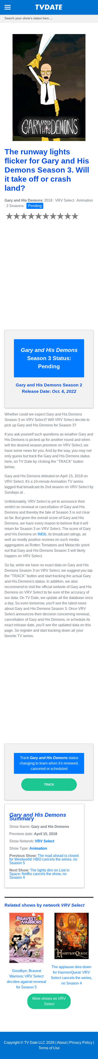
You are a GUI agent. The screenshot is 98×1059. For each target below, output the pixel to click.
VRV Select (44, 841)
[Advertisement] (49, 277)
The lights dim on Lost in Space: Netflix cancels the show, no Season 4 (39, 873)
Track (49, 784)
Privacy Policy (80, 1042)
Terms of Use (49, 1048)
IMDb (42, 534)
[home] (49, 8)
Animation (38, 848)
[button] (8, 8)
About (62, 1042)
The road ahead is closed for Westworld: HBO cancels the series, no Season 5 (44, 859)
